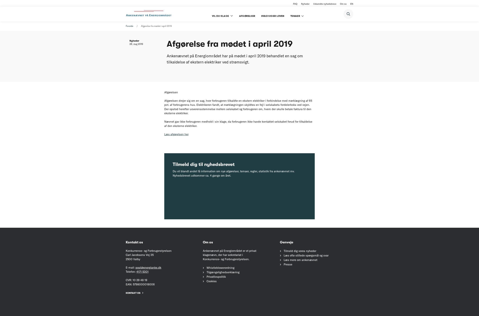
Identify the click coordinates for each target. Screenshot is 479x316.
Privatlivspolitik (216, 276)
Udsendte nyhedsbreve (324, 3)
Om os (343, 3)
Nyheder (305, 3)
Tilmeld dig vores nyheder (300, 251)
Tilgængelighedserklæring (223, 272)
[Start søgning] (348, 14)
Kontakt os (133, 293)
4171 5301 (142, 271)
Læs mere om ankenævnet (300, 260)
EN (351, 3)
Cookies (212, 281)
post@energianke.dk (148, 267)
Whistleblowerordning (220, 268)
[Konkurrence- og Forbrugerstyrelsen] (149, 14)
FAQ (295, 3)
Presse (288, 264)
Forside (129, 26)
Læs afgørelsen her (176, 134)
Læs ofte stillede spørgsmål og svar (306, 255)
